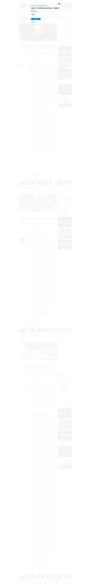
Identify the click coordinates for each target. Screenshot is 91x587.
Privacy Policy (33, 21)
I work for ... (33, 14)
